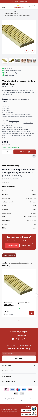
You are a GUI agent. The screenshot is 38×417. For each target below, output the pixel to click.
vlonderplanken (18, 99)
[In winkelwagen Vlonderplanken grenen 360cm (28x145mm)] (31, 313)
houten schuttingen (22, 129)
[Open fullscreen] (19, 37)
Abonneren (19, 358)
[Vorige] (26, 50)
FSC (4, 114)
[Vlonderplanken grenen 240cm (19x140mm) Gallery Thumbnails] (19, 60)
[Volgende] (32, 50)
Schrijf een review (9, 255)
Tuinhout (10, 12)
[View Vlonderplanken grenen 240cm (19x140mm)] (5, 60)
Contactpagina (26, 246)
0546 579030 (21, 335)
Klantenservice (12, 246)
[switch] (34, 414)
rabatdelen (26, 133)
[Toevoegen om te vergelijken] (34, 156)
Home (4, 12)
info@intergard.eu (20, 339)
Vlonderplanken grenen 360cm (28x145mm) (17, 304)
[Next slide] (36, 295)
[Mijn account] (32, 6)
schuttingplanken (17, 133)
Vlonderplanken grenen (11, 14)
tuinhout (4, 138)
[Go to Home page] (19, 6)
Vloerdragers (7, 127)
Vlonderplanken (19, 12)
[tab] (18, 320)
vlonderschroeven (14, 121)
